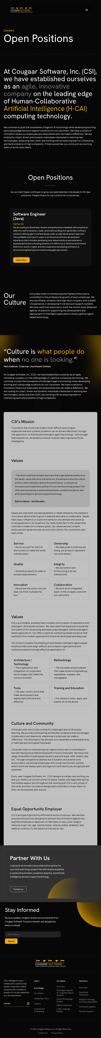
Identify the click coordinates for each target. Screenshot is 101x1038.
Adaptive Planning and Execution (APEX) (88, 1000)
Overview (61, 986)
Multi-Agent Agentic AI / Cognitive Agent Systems (65, 993)
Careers (37, 1004)
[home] (22, 10)
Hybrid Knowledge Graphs (65, 1000)
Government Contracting (39, 1010)
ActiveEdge (39, 988)
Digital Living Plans (64, 1005)
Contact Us (42, 1033)
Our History (39, 993)
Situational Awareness (83, 993)
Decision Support (86, 1011)
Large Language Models (63, 1010)
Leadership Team (41, 998)
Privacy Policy (57, 1033)
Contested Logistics (87, 1006)
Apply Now (21, 260)
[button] (87, 10)
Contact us (18, 889)
